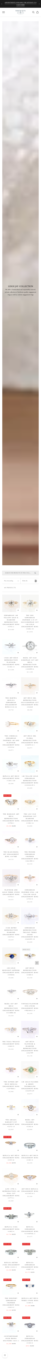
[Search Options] (36, 573)
